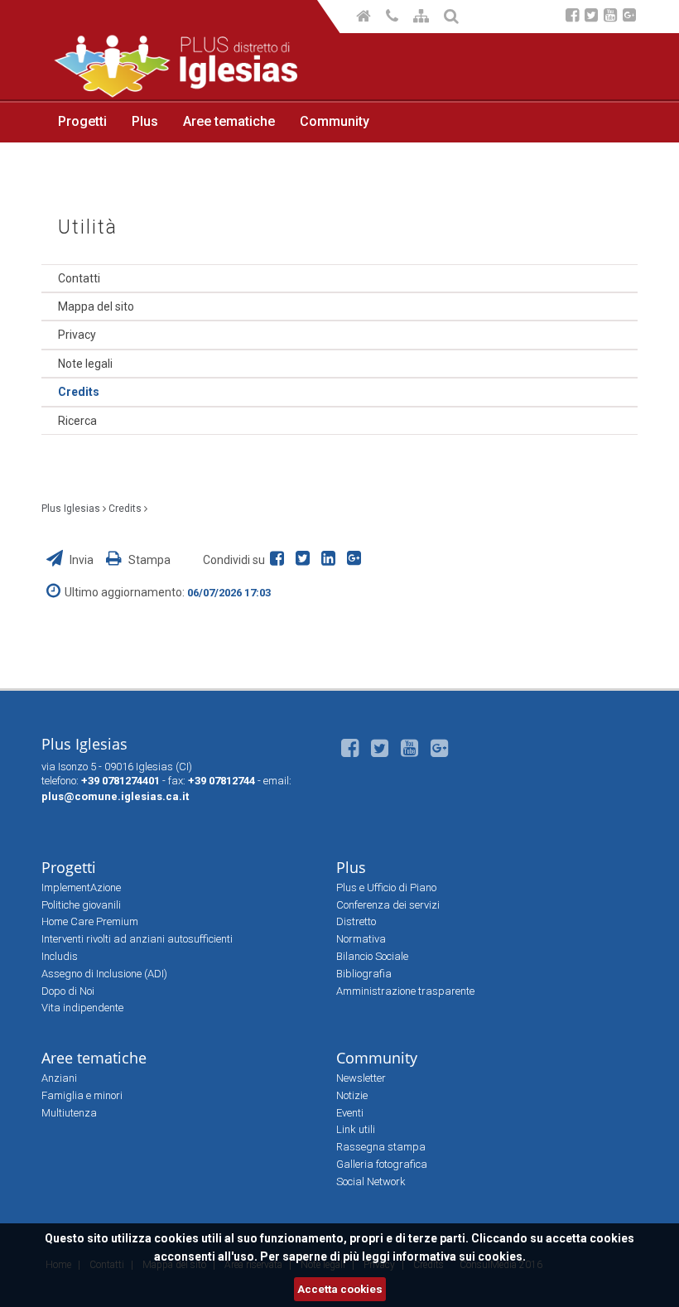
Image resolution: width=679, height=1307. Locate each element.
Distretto (356, 921)
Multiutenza (69, 1113)
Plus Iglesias (70, 508)
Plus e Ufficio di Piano (386, 887)
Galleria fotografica (381, 1164)
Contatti (79, 278)
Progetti (82, 121)
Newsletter (361, 1078)
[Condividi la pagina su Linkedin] (331, 560)
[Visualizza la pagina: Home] (364, 18)
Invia (81, 560)
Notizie (352, 1095)
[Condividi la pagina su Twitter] (306, 560)
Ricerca (77, 420)
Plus (145, 121)
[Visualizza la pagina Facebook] (572, 17)
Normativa (361, 939)
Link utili (355, 1129)
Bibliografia (364, 973)
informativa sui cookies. (459, 1256)
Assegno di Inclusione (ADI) (104, 973)
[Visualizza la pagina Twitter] (591, 17)
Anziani (59, 1078)
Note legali (85, 363)
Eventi (350, 1113)
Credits (78, 391)
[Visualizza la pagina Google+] (629, 17)
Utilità (88, 227)
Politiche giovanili (81, 905)
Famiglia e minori (82, 1095)
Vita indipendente (82, 1007)
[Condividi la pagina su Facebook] (280, 560)
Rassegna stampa (381, 1147)
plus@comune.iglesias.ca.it (115, 796)
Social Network (371, 1181)
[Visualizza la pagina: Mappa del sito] (422, 18)
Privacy (77, 334)
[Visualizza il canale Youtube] (610, 17)
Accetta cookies (340, 1289)
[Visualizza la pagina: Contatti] (393, 18)
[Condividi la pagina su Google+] (356, 560)
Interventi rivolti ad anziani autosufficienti (137, 939)
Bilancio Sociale (372, 956)
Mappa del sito (96, 306)
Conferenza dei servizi (388, 905)
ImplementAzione (81, 887)
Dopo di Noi (67, 991)
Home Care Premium (89, 921)
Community (334, 121)
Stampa (148, 560)
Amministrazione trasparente (405, 991)
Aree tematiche (229, 121)
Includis (59, 956)
